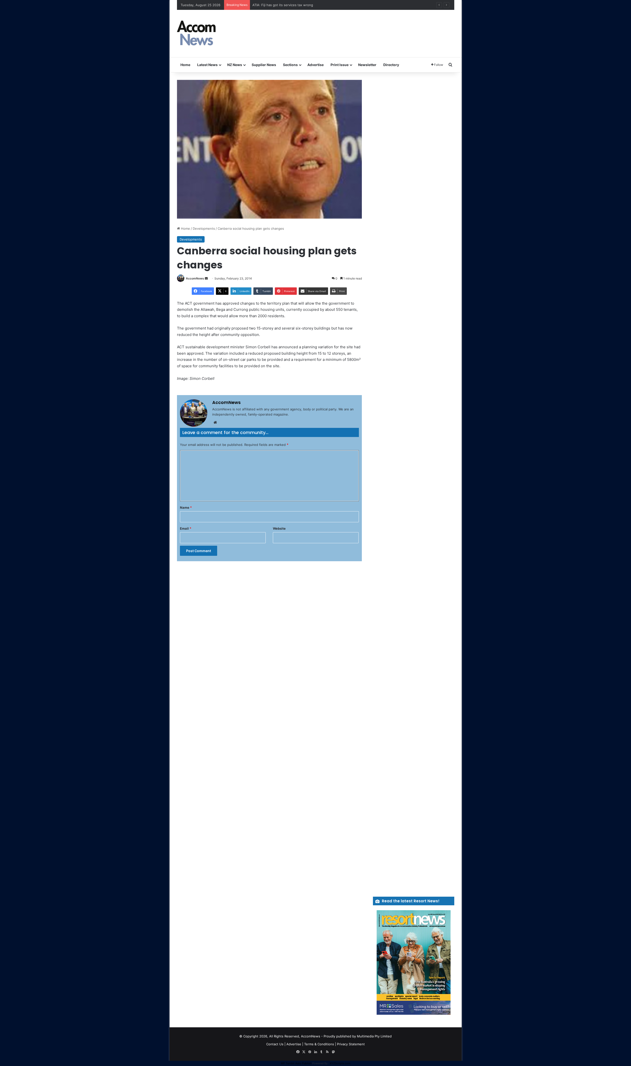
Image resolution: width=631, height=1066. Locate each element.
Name (186, 507)
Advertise (315, 65)
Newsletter (367, 65)
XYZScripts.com (340, 1063)
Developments (204, 228)
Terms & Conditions (319, 1044)
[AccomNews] (196, 33)
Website (279, 528)
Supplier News (264, 65)
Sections (290, 65)
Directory (391, 65)
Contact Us (274, 1044)
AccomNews (195, 278)
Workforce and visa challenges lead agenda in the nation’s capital (302, 5)
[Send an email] (206, 278)
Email (185, 528)
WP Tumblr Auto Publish (296, 1063)
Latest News (207, 65)
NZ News (234, 65)
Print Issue (340, 65)
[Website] (215, 422)
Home (185, 65)
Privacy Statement (351, 1044)
